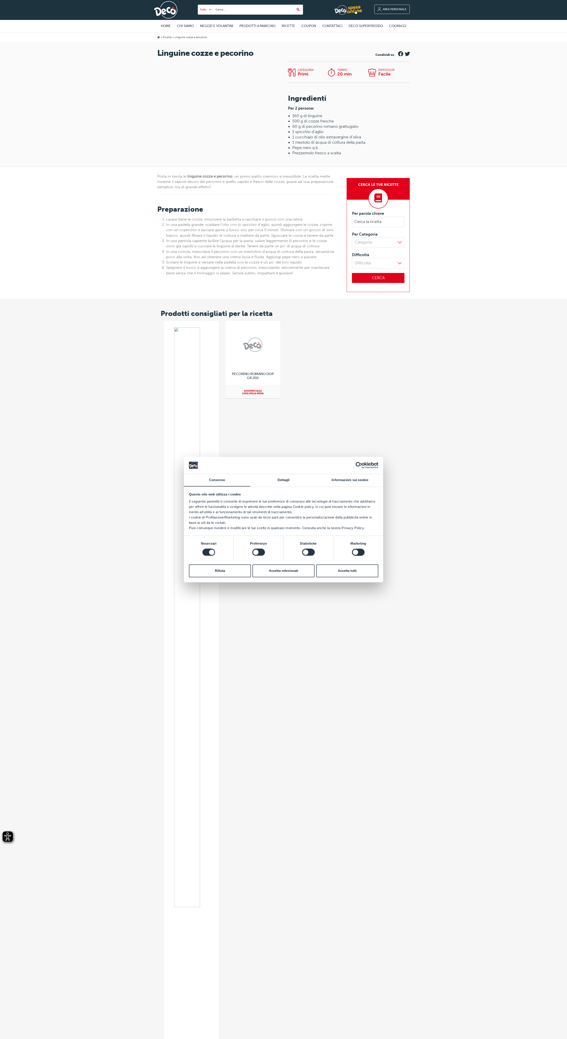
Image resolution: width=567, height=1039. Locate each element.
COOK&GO (397, 26)
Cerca (378, 277)
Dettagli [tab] (284, 480)
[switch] (258, 552)
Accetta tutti (347, 571)
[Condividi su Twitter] (407, 53)
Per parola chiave (368, 213)
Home (166, 26)
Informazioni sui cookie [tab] (350, 480)
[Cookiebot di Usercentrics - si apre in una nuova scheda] (359, 465)
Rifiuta (220, 571)
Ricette (167, 37)
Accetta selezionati (283, 571)
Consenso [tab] (217, 480)
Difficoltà (360, 254)
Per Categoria (365, 234)
